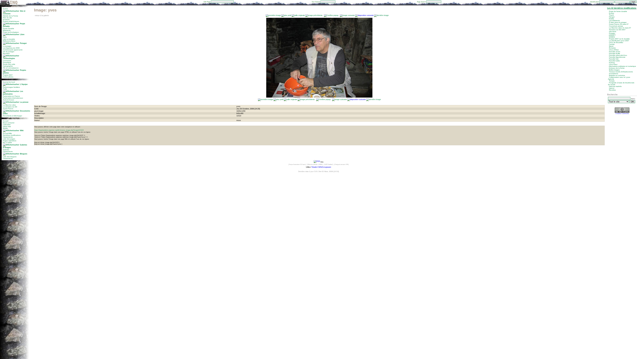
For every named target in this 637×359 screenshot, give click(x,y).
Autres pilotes (8, 77)
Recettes (6, 53)
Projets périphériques (11, 21)
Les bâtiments (614, 20)
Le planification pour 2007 (619, 41)
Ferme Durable (8, 28)
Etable (611, 19)
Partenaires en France (11, 96)
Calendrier (7, 124)
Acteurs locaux (8, 100)
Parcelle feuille (614, 53)
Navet (611, 46)
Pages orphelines (9, 141)
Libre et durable (9, 39)
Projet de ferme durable (618, 11)
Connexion (7, 60)
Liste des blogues (9, 157)
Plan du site (7, 18)
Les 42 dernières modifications (621, 8)
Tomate (612, 81)
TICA (5, 37)
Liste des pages (9, 139)
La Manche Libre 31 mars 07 (620, 28)
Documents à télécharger (12, 116)
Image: (45, 10)
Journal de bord (9, 82)
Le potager (7, 46)
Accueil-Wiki (7, 133)
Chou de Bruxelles (616, 42)
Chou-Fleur (613, 64)
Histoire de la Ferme (10, 16)
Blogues (23, 154)
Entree (5, 9)
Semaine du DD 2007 (617, 30)
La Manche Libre (9, 105)
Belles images (614, 70)
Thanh (611, 15)
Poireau (612, 62)
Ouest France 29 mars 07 (619, 24)
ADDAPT (612, 35)
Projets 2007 (8, 75)
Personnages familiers (11, 87)
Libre (22, 34)
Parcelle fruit (613, 59)
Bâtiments (6, 30)
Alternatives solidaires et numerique (622, 66)
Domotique (7, 62)
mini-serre (612, 31)
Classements (8, 137)
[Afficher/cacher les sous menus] (11, 11)
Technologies (9, 58)
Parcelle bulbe (614, 61)
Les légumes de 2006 (11, 48)
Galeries (6, 150)
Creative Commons (622, 113)
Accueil (5, 121)
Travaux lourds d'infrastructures (621, 72)
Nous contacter (8, 123)
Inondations (613, 73)
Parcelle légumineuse (617, 57)
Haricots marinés (615, 86)
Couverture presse (616, 26)
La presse (24, 102)
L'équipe (24, 84)
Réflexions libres (9, 41)
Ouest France (8, 109)
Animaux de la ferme (617, 68)
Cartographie (8, 66)
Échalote (612, 48)
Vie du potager (8, 52)
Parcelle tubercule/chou (618, 55)
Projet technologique (11, 32)
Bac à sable (7, 142)
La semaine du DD (10, 107)
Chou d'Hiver (614, 50)
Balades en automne (617, 75)
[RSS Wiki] (317, 162)
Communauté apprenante (13, 50)
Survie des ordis (9, 64)
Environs (6, 19)
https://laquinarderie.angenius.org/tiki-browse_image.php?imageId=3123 (59, 130)
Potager (23, 43)
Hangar (612, 17)
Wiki (22, 130)
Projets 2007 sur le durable (619, 39)
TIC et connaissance (11, 68)
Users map (7, 126)
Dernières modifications (12, 135)
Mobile (5, 128)
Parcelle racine (614, 52)
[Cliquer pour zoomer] (319, 97)
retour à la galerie (42, 15)
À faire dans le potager (618, 22)
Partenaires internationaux (13, 98)
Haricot (611, 88)
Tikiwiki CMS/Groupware (321, 167)
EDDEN (612, 37)
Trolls (5, 89)
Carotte (612, 44)
